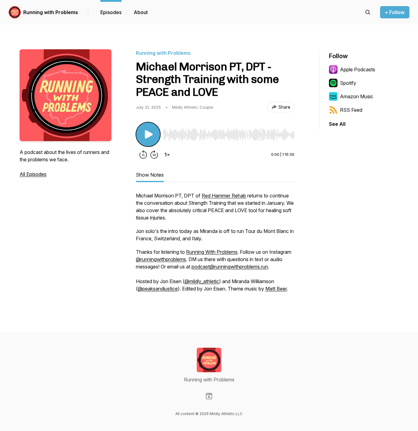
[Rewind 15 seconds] (143, 154)
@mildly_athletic (202, 281)
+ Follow (395, 12)
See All (337, 124)
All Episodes (33, 174)
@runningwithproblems (161, 259)
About (141, 12)
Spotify (348, 83)
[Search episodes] (367, 12)
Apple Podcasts (357, 69)
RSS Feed (351, 110)
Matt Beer (276, 289)
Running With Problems (211, 252)
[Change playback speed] (167, 154)
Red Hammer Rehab (224, 196)
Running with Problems (50, 12)
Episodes (110, 12)
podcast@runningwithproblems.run (230, 267)
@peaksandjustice (158, 289)
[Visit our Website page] (209, 396)
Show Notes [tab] (150, 175)
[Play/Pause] (148, 134)
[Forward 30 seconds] (154, 154)
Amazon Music (356, 96)
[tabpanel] (215, 245)
